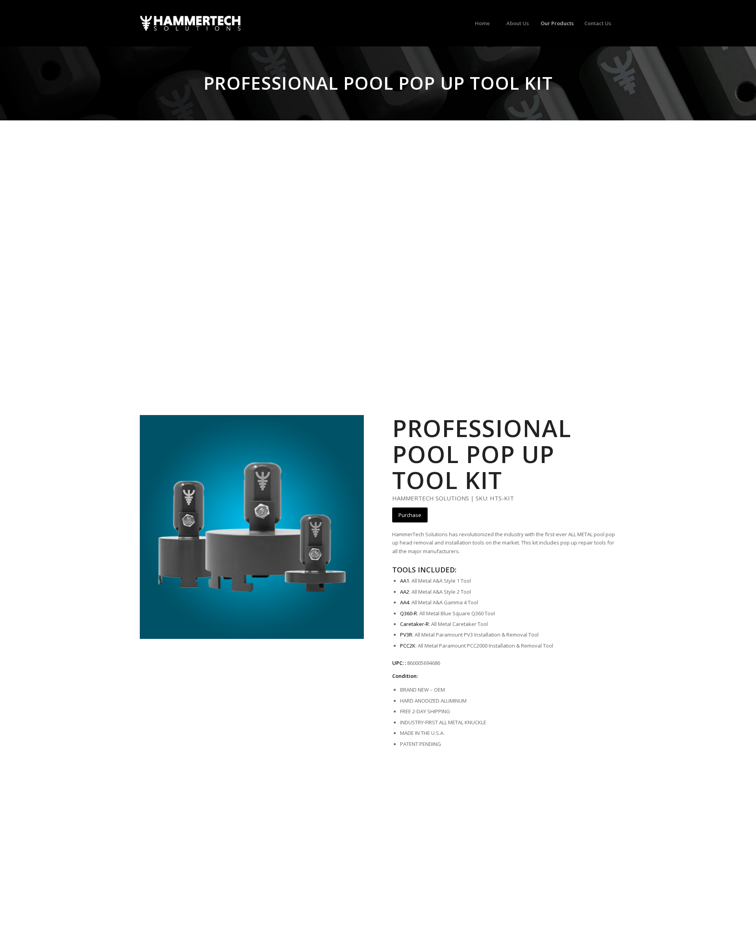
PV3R (406, 634)
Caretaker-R (414, 623)
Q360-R (408, 613)
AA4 (404, 602)
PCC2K (407, 645)
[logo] (190, 23)
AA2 (404, 591)
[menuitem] (482, 23)
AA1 (404, 580)
